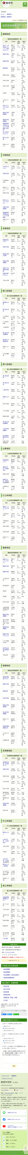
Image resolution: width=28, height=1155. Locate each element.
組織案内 (14, 1075)
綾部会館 (5, 68)
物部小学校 (6, 684)
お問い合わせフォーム (14, 960)
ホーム (2, 14)
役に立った (7, 1026)
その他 (6, 1000)
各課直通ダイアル (8, 1090)
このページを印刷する (19, 20)
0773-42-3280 (9, 952)
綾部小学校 (6, 54)
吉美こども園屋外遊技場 (6, 269)
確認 (14, 1066)
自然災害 (6, 986)
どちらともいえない (9, 1028)
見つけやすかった (9, 1038)
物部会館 (5, 691)
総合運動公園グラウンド (6, 437)
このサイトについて (7, 1078)
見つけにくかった (9, 1042)
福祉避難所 (7, 969)
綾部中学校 (6, 61)
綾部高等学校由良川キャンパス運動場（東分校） (6, 126)
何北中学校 (6, 698)
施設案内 (9, 14)
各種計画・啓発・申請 (10, 997)
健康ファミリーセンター (6, 508)
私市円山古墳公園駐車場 (6, 649)
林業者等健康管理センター (6, 899)
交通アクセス (19, 1090)
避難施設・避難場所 (6, 16)
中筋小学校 (6, 173)
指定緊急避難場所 (9, 977)
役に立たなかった (9, 1030)
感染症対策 (7, 994)
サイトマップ (5, 1075)
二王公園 (5, 938)
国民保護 (6, 991)
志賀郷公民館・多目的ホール (6, 764)
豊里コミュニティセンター (6, 561)
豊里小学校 (6, 566)
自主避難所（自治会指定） (12, 974)
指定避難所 (7, 972)
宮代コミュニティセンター (6, 107)
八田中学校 (6, 389)
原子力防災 (7, 989)
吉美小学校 (6, 246)
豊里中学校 (6, 571)
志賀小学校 (6, 769)
